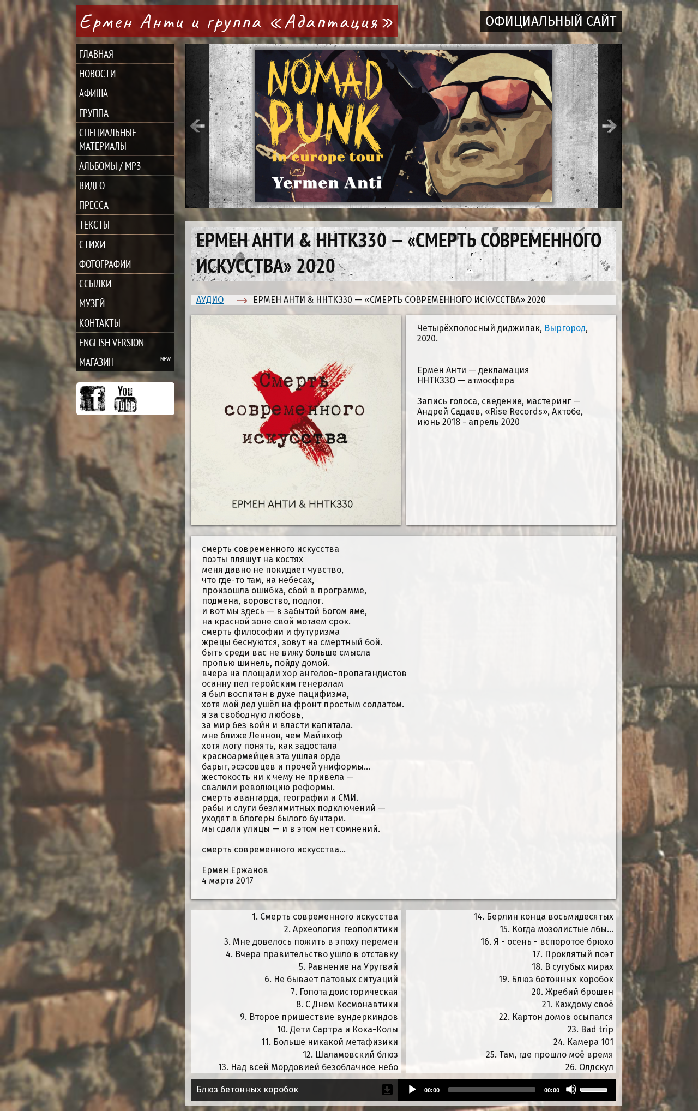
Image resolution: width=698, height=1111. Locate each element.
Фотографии (105, 264)
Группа (94, 112)
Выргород (565, 328)
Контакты (100, 322)
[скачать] (387, 1090)
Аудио (210, 300)
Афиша (93, 93)
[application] (507, 1090)
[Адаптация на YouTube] (125, 398)
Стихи (92, 244)
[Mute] (571, 1089)
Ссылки (95, 283)
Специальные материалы (107, 139)
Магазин (96, 362)
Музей (92, 303)
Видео (92, 185)
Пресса (94, 205)
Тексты (94, 224)
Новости (97, 73)
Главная (96, 54)
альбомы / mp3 (110, 165)
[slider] (595, 1088)
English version (111, 342)
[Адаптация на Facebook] (92, 398)
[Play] (412, 1089)
